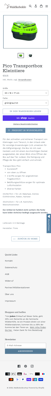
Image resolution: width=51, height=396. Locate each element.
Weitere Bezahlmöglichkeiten (25, 124)
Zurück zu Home (27, 239)
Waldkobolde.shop (21, 388)
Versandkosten (24, 80)
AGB (7, 274)
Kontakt (9, 261)
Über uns (9, 294)
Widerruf (9, 281)
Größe (5, 88)
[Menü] (46, 6)
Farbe (5, 98)
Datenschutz (11, 267)
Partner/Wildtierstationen (17, 287)
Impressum (10, 301)
